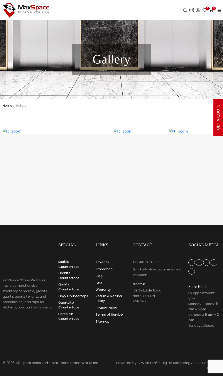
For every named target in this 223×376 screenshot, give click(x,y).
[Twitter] (206, 262)
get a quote (218, 117)
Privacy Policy (106, 307)
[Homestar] (191, 262)
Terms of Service (109, 314)
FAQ (99, 282)
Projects (102, 262)
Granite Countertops (68, 275)
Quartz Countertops (68, 287)
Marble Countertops (68, 264)
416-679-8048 (150, 262)
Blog (99, 275)
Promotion (104, 269)
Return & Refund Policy (109, 298)
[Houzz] (199, 262)
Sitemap (103, 321)
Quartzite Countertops (68, 305)
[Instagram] (191, 271)
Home (7, 105)
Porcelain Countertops (68, 316)
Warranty (103, 289)
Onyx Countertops (73, 296)
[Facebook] (214, 262)
